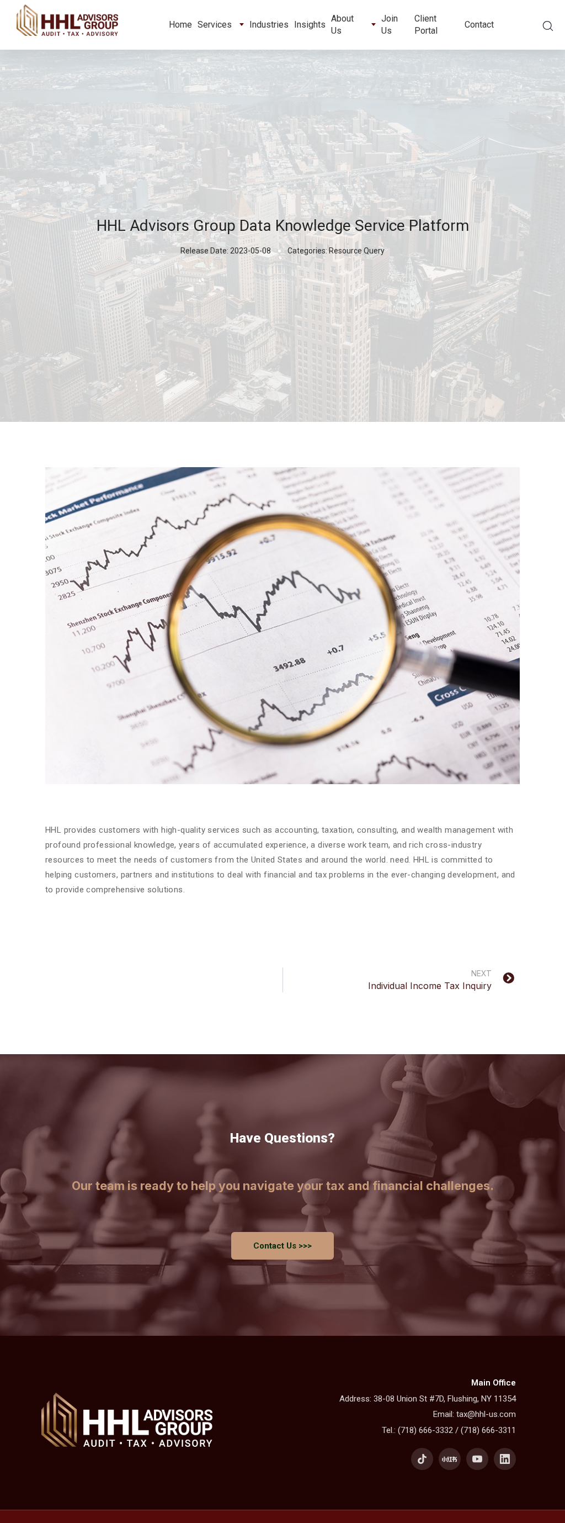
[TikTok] (422, 1459)
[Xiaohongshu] (450, 1459)
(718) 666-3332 (425, 1430)
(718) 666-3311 (488, 1430)
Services (215, 24)
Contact (479, 24)
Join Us (389, 24)
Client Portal (426, 24)
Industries (269, 24)
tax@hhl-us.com (486, 1414)
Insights (310, 24)
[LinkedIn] (505, 1459)
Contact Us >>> (282, 1246)
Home (180, 24)
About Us (342, 24)
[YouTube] (477, 1459)
